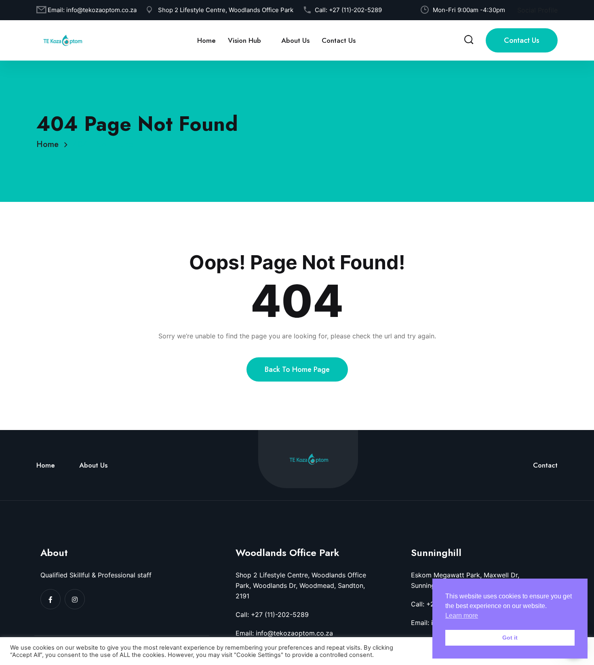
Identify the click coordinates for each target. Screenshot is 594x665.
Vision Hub (244, 40)
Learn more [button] (461, 615)
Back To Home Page (297, 369)
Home (206, 40)
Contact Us (339, 40)
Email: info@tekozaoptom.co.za (284, 633)
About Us (295, 40)
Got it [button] (510, 637)
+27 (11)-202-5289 (355, 10)
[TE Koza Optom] (62, 40)
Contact (545, 465)
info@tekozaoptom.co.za (101, 10)
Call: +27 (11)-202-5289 (272, 614)
